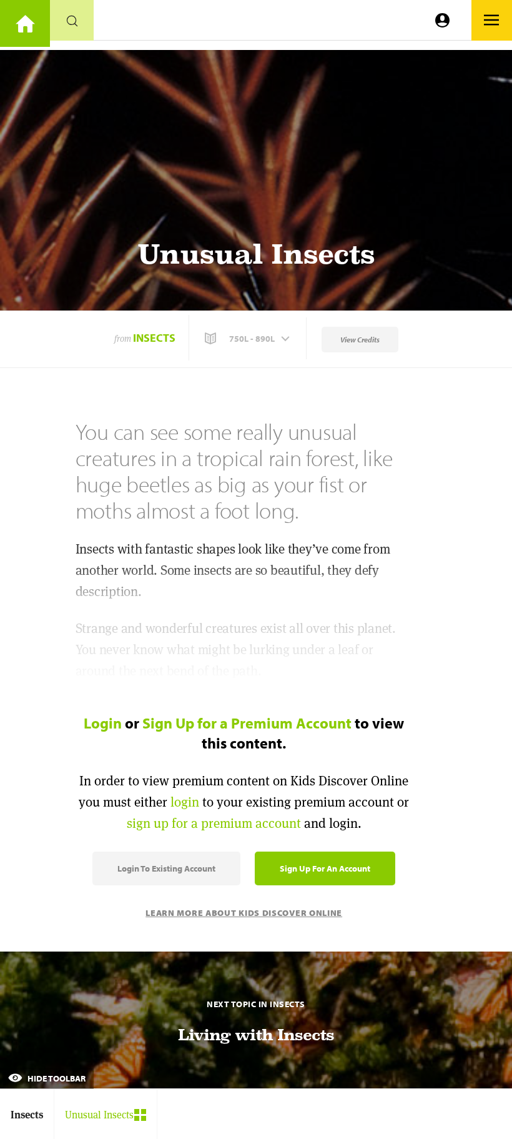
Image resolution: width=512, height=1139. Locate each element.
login (184, 801)
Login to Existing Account (166, 868)
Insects (154, 338)
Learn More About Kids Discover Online (243, 912)
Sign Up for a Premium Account (247, 723)
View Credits (360, 339)
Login (103, 723)
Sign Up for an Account (325, 868)
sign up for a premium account (214, 823)
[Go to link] (25, 23)
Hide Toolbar (56, 1078)
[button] (248, 338)
